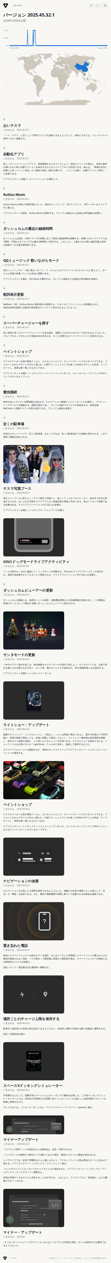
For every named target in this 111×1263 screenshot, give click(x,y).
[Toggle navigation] (105, 5)
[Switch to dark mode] (91, 5)
